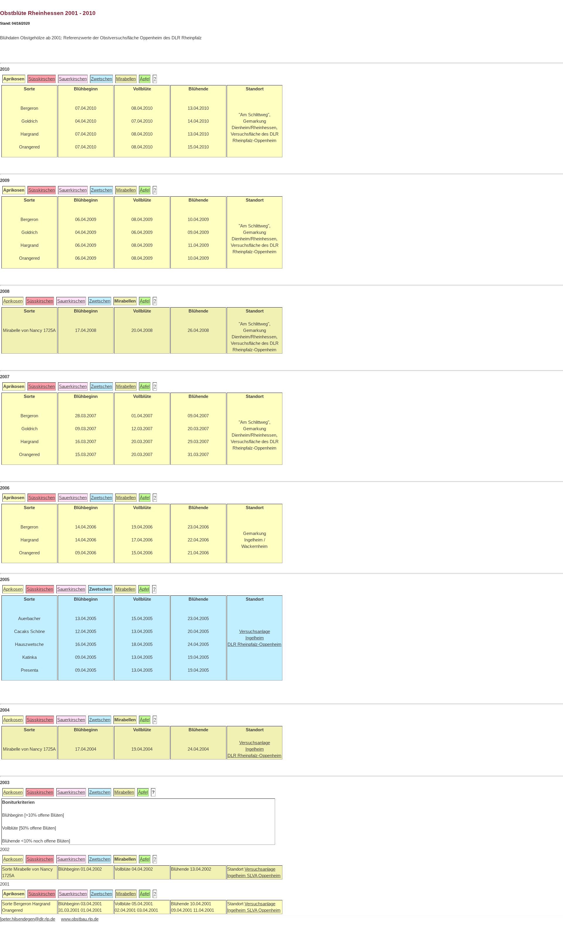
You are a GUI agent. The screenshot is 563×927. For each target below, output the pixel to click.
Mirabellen (126, 79)
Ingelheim (237, 875)
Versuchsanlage (260, 869)
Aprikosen (13, 301)
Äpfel (145, 79)
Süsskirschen (41, 79)
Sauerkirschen (73, 79)
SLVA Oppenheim (264, 875)
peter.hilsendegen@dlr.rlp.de (28, 919)
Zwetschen (101, 79)
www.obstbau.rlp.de (80, 919)
